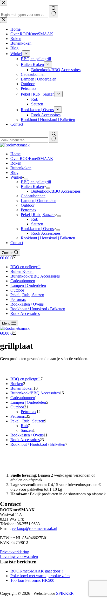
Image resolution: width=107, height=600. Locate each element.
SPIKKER (65, 593)
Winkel (16, 177)
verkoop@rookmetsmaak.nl (34, 528)
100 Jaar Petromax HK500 (32, 580)
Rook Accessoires (46, 233)
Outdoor (28, 205)
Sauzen (37, 224)
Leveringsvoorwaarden (19, 556)
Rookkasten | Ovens (37, 228)
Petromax (28, 210)
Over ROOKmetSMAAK (31, 158)
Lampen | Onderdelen (38, 200)
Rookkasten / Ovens (27, 304)
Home (15, 154)
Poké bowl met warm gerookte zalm (40, 576)
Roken (15, 163)
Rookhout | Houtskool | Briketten (48, 238)
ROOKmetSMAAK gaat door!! (36, 571)
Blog (14, 172)
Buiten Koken (32, 186)
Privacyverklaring (14, 552)
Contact (16, 242)
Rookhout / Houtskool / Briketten (37, 309)
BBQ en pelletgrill (36, 182)
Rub (34, 219)
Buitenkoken (20, 168)
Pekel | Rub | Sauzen (38, 214)
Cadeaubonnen (33, 196)
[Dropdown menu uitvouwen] (26, 178)
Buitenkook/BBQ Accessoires (56, 191)
